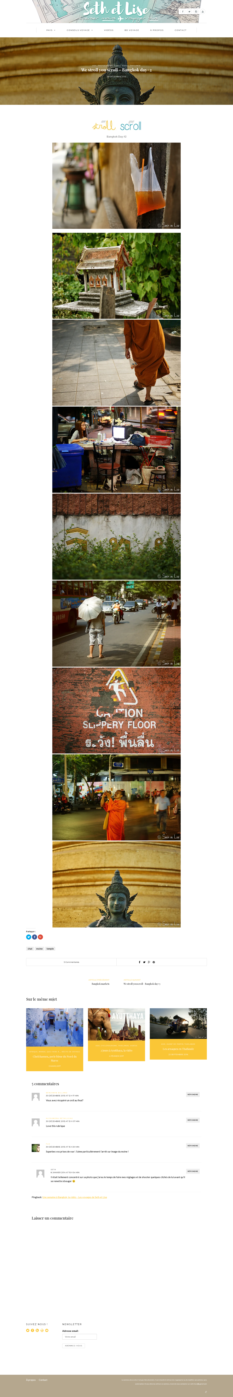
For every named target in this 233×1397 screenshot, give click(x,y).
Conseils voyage (78, 30)
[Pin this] (153, 962)
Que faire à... (54, 1052)
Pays (49, 30)
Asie (94, 66)
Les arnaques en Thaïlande (178, 1049)
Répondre (193, 1094)
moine (39, 948)
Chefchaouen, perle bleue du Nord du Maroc (55, 1058)
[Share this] (139, 962)
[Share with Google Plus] (149, 962)
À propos (31, 1379)
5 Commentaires (71, 962)
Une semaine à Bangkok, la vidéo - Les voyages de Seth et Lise (74, 1197)
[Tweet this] (144, 962)
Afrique (33, 1052)
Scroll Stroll (121, 66)
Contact (181, 30)
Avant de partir (175, 1044)
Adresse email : (70, 1330)
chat (30, 948)
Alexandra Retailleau (59, 1118)
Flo (48, 1144)
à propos (157, 30)
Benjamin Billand (56, 1093)
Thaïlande (135, 66)
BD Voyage (132, 30)
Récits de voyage (71, 1052)
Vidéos (108, 30)
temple (50, 948)
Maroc (42, 1052)
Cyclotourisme (109, 1046)
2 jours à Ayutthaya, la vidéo (116, 1050)
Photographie (105, 66)
